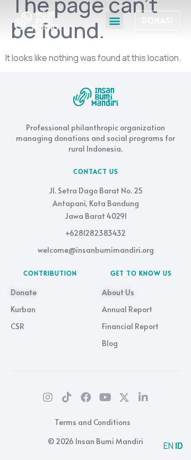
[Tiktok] (67, 397)
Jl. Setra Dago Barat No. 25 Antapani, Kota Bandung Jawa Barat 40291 (96, 203)
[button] (114, 20)
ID (179, 446)
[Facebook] (86, 397)
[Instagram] (47, 397)
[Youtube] (105, 397)
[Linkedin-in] (143, 397)
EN (168, 446)
